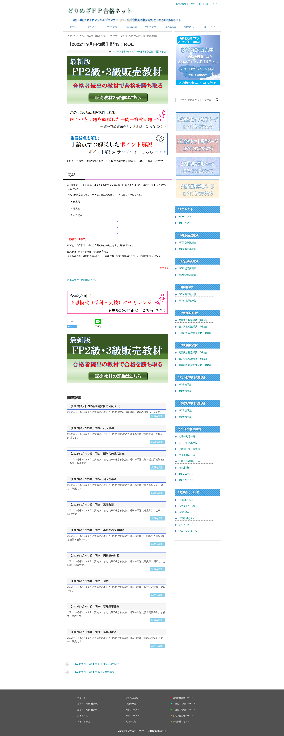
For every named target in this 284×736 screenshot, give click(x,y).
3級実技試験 (170, 26)
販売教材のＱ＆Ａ (181, 721)
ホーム (73, 26)
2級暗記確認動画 (187, 268)
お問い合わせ (182, 4)
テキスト (92, 26)
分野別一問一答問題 (189, 449)
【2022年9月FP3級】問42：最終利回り (93, 672)
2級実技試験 (131, 26)
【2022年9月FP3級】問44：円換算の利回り (95, 555)
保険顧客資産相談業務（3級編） (196, 365)
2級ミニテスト (186, 473)
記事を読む (157, 416)
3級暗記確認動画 (187, 274)
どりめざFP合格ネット (138, 731)
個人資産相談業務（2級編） (193, 326)
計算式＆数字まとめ (189, 461)
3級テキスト (185, 223)
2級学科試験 (111, 26)
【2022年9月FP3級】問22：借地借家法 (93, 632)
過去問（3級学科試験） (88, 703)
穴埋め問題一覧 (187, 436)
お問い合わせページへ (183, 715)
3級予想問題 (185, 391)
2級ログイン (189, 26)
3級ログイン (209, 26)
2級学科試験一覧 (187, 294)
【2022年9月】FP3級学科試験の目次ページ (95, 406)
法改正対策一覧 (187, 455)
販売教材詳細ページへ (183, 697)
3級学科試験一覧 (187, 300)
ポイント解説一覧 (188, 442)
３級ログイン (210, 4)
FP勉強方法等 (186, 499)
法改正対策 (82, 715)
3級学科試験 (150, 26)
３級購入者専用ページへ (184, 709)
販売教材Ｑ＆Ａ (187, 518)
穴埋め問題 (131, 721)
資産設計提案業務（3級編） (193, 352)
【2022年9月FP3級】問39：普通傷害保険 (94, 606)
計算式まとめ (132, 697)
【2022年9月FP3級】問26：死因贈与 (91, 428)
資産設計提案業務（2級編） (193, 320)
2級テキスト (185, 216)
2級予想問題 (185, 384)
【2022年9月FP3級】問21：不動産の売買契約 (97, 530)
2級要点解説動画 (187, 242)
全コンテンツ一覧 (188, 531)
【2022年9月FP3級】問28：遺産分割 (91, 504)
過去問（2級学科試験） (88, 709)
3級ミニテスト (186, 480)
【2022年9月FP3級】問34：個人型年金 (93, 479)
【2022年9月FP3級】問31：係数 (89, 581)
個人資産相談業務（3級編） (193, 358)
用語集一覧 (131, 703)
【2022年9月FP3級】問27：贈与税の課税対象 (97, 453)
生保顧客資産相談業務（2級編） (196, 332)
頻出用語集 (184, 467)
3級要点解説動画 (187, 249)
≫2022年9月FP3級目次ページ (82, 279)
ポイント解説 (83, 721)
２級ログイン (196, 4)
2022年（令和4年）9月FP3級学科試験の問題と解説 (138, 51)
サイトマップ (186, 524)
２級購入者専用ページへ (184, 703)
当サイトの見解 (187, 506)
